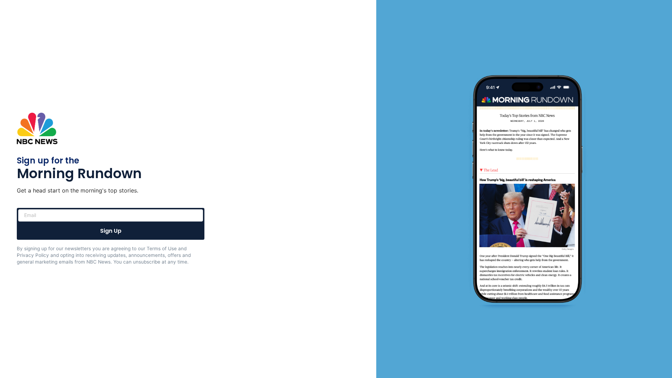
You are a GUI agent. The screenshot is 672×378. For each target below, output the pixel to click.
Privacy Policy (33, 255)
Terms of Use (162, 248)
